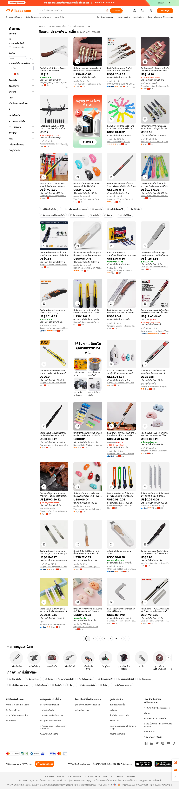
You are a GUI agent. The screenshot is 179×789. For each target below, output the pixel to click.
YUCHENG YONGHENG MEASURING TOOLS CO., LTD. (121, 569)
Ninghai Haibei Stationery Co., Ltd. (87, 445)
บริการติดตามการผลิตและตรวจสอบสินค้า (53, 727)
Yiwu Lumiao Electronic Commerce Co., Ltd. (87, 509)
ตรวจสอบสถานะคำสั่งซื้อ (155, 718)
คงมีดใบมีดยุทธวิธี (116, 209)
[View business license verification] (114, 784)
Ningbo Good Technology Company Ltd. (121, 383)
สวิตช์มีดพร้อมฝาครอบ (20, 685)
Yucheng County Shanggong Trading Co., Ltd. (54, 445)
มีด (71, 685)
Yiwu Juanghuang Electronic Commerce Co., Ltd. (87, 84)
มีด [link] (89, 26)
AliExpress (49, 776)
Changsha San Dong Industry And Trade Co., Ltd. (54, 511)
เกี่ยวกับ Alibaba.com (15, 699)
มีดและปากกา (34, 679)
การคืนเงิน (114, 721)
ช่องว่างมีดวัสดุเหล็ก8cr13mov (75, 209)
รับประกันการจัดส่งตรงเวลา (52, 715)
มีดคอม (50, 679)
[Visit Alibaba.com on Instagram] (162, 743)
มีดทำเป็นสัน (16, 679)
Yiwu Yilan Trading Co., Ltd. (118, 141)
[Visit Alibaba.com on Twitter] (157, 743)
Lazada (90, 776)
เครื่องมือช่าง (78, 26)
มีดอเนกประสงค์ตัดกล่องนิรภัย (54, 215)
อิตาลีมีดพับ (135, 209)
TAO (111, 776)
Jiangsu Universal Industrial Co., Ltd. (54, 328)
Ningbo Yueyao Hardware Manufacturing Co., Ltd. (54, 264)
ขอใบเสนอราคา (82, 710)
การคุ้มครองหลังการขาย (50, 721)
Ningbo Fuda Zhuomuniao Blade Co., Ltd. (54, 383)
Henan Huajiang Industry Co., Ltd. (121, 505)
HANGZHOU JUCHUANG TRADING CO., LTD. (87, 268)
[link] (175, 762)
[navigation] (21, 332)
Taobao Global (101, 776)
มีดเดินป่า (58, 685)
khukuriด (98, 209)
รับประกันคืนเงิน (47, 710)
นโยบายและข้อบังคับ (49, 734)
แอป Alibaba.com (124, 764)
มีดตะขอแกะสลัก (107, 679)
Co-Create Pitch (13, 710)
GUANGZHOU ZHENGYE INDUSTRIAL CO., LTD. (54, 624)
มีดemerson (146, 679)
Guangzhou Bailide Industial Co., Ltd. (155, 267)
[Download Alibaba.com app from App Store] (143, 764)
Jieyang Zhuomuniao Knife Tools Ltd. (155, 195)
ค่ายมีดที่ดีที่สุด (125, 215)
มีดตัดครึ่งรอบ (41, 685)
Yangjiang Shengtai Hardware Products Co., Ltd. (155, 563)
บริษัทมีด (96, 215)
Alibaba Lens (15, 764)
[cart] (143, 11)
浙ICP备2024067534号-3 (161, 785)
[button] (107, 10)
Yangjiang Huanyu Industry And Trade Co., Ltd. (155, 141)
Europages (130, 776)
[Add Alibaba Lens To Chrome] (44, 764)
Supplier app (84, 764)
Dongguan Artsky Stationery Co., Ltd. (121, 270)
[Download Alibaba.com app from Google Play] (164, 764)
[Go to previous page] (82, 638)
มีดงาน (109, 215)
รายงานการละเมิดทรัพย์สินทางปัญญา (123, 727)
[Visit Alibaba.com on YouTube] (168, 743)
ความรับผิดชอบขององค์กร (17, 715)
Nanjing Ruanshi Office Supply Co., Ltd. (155, 386)
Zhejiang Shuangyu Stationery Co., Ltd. (155, 451)
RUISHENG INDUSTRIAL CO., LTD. (121, 84)
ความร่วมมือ (149, 731)
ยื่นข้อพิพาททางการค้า (119, 715)
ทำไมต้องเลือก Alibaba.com (17, 705)
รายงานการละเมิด (117, 734)
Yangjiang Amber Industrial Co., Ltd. (155, 331)
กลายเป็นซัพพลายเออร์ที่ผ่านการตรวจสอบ (158, 725)
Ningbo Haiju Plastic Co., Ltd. (85, 627)
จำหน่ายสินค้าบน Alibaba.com (157, 708)
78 (121, 638)
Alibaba (42, 26)
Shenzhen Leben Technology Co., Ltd (155, 86)
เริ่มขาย (147, 713)
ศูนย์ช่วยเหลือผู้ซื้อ (117, 705)
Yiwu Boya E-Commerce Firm (86, 199)
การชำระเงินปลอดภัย (49, 705)
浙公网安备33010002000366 (135, 785)
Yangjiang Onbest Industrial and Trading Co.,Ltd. (121, 453)
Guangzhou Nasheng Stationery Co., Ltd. (54, 195)
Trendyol (119, 776)
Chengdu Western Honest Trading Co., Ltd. (121, 621)
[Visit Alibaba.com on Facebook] (146, 743)
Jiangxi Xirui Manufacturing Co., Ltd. (155, 505)
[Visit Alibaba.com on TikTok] (174, 743)
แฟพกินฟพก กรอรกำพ (123, 685)
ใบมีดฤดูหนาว (87, 679)
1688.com (60, 776)
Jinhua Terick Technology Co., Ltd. (87, 567)
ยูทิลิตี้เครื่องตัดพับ (49, 209)
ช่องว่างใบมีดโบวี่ (127, 679)
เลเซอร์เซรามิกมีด (67, 679)
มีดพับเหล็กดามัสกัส (87, 685)
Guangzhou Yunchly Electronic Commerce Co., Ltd (121, 199)
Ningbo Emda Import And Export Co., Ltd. (54, 567)
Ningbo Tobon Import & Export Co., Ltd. (87, 322)
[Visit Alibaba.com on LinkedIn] (151, 743)
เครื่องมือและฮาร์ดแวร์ (59, 26)
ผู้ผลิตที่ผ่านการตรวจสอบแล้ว (87, 705)
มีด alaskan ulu (78, 215)
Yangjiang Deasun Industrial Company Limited (121, 326)
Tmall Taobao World (75, 776)
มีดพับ (105, 685)
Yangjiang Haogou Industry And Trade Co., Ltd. (54, 82)
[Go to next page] (126, 638)
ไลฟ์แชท (113, 710)
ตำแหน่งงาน (11, 721)
